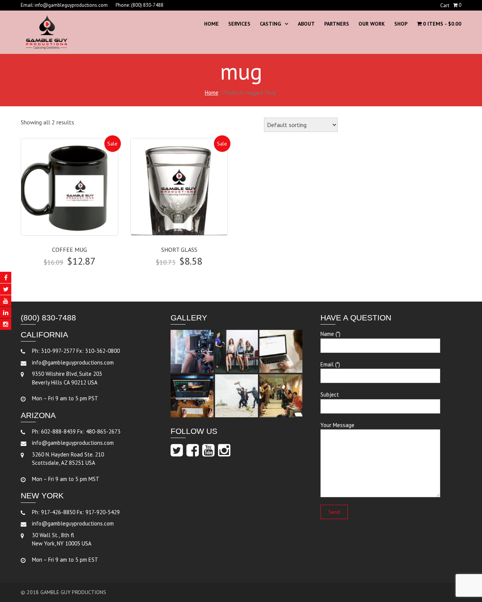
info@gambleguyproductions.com (71, 5)
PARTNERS (336, 23)
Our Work (371, 23)
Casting (270, 23)
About (306, 23)
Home (211, 23)
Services (239, 23)
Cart (444, 5)
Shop (400, 23)
